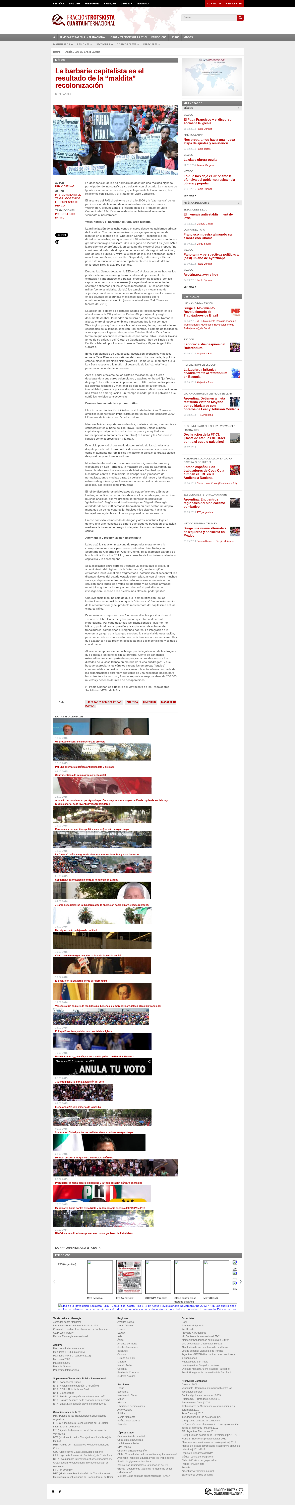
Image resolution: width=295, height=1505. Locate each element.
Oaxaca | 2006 (189, 1384)
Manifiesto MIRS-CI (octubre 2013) (72, 1355)
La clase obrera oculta (200, 159)
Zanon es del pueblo (193, 1325)
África (120, 1340)
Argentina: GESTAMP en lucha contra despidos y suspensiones (208, 1356)
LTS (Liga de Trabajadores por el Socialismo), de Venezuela (80, 1432)
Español (59, 3)
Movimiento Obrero (127, 1395)
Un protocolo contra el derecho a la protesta (80, 741)
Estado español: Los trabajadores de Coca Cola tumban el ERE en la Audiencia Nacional (204, 472)
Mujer (120, 1399)
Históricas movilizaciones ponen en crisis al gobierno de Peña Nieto (93, 1233)
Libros (175, 37)
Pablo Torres (204, 149)
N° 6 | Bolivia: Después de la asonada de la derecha (81, 1400)
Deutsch (126, 3)
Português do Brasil (65, 216)
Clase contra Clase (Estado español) (217, 483)
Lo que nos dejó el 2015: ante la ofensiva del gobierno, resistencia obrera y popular (209, 179)
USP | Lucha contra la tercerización (201, 1420)
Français (110, 3)
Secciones (103, 44)
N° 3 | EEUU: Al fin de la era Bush (71, 1389)
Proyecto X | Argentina (194, 1332)
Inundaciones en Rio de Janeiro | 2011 (203, 1417)
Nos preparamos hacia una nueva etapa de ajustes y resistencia (209, 141)
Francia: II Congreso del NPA (197, 1453)
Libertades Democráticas (104, 702)
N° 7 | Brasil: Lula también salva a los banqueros (79, 1403)
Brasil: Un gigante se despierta (134, 1461)
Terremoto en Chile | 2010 (196, 1402)
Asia (119, 1336)
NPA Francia (124, 1447)
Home (57, 52)
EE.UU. (121, 1332)
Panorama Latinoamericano (68, 1348)
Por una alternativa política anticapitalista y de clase (85, 767)
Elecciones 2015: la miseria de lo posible (78, 1107)
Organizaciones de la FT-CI (128, 37)
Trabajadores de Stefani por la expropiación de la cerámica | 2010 (209, 1408)
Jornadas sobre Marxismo (67, 1322)
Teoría (120, 1388)
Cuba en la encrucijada (130, 1439)
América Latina (125, 1322)
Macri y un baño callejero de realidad (76, 930)
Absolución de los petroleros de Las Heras (205, 1347)
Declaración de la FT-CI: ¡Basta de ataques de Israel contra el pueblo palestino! (204, 438)
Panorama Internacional (66, 1370)
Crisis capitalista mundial (131, 1436)
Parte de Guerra (62, 1366)
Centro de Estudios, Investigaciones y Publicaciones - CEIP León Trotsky (82, 1331)
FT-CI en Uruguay (62, 1470)
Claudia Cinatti (205, 223)
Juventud (149, 702)
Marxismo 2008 (61, 1359)
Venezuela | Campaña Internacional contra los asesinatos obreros (207, 1390)
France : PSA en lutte (193, 1464)
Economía (122, 1391)
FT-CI (147, 20)
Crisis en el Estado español (132, 1450)
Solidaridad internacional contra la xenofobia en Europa (86, 879)
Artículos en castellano (82, 52)
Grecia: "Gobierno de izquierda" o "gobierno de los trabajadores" (144, 1470)
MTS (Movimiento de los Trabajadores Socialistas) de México (82, 1439)
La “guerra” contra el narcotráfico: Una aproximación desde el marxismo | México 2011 (210, 1426)
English (74, 3)
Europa (121, 1329)
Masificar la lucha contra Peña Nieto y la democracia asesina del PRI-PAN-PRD (100, 1208)
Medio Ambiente (126, 1417)
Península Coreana (128, 1372)
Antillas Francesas (127, 1347)
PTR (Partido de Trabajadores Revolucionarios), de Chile (81, 1446)
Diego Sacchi (204, 243)
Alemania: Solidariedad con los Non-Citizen (205, 1340)
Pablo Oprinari (65, 186)
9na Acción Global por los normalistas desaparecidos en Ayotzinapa (94, 1132)
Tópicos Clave (126, 44)
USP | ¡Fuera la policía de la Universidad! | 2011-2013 (211, 1435)
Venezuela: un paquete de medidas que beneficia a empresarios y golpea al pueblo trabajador (108, 1006)
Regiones (83, 44)
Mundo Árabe (124, 1365)
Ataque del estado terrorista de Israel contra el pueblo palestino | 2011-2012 (211, 1447)
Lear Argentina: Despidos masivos (200, 1365)
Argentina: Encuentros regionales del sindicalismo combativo (204, 503)
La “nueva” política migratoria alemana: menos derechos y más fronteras (97, 854)
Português (92, 3)
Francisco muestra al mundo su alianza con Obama (208, 236)
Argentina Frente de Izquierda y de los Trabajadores (145, 1457)
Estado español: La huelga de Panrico (202, 1350)
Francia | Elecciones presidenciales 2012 (204, 1438)
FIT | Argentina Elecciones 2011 (199, 1431)
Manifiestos (61, 44)
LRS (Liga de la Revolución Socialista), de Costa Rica (82, 1455)
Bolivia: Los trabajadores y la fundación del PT (142, 1465)
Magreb (121, 1361)
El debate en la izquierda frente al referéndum (81, 980)
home (54, 37)
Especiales (150, 44)
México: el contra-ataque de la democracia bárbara (84, 1157)
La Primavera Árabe (128, 1443)
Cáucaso (122, 1354)
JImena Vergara (205, 165)
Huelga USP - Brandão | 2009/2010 (201, 1399)
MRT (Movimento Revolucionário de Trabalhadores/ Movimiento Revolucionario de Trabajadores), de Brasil (210, 325)
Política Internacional (128, 1420)
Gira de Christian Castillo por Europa (202, 1343)
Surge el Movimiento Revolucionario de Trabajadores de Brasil (201, 311)
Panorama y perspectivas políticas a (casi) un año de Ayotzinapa (92, 829)
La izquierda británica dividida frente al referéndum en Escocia (205, 373)
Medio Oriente (125, 1325)
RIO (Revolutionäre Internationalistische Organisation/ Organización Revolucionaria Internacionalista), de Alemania (82, 1463)
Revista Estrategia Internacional (83, 37)
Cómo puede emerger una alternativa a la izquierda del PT (88, 955)
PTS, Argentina (205, 415)
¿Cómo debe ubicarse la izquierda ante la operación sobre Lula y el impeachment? (102, 905)
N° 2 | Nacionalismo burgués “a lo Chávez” (76, 1385)
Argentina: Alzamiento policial (198, 1471)
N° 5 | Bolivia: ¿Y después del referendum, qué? (79, 1396)
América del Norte (127, 1343)
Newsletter (234, 3)
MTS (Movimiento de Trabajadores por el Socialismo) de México (68, 200)
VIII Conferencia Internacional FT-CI (201, 1336)
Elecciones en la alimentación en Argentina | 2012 (209, 1442)
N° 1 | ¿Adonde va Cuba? (67, 1382)
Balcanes (122, 1350)
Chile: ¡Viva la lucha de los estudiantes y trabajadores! (147, 1454)
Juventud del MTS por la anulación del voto (79, 1081)
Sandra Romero (205, 541)
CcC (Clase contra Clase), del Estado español (78, 1451)
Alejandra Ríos (204, 353)
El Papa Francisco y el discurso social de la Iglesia (84, 1031)
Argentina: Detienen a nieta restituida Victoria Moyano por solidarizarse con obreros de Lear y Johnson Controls (211, 404)
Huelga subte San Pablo (195, 1361)
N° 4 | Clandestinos (63, 1393)
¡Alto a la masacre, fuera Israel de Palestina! (206, 1368)
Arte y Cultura (124, 1409)
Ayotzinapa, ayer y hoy (201, 274)
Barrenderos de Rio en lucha (197, 1474)
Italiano (143, 3)
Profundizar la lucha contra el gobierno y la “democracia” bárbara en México (98, 1182)
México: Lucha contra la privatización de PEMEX (143, 1476)
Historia (121, 1402)
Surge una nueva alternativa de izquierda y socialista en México (205, 532)
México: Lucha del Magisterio (198, 1456)
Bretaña (186, 1467)
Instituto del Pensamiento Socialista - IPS (75, 1325)
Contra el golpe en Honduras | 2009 (201, 1395)
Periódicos (158, 37)
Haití (184, 1322)
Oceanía (122, 1368)
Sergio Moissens (225, 541)
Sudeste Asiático (126, 1376)
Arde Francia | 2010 (192, 1413)
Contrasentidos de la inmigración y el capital (80, 775)
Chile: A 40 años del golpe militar (199, 1460)
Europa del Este (126, 1358)
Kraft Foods (188, 1329)
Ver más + (190, 195)
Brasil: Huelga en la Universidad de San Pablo (207, 1372)
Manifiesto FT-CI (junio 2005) (69, 1352)
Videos (188, 37)
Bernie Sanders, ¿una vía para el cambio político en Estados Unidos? (94, 1056)
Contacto (214, 3)
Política (132, 702)
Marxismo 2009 (61, 1362)
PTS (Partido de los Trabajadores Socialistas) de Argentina (79, 1417)
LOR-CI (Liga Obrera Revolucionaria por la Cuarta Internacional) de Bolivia (80, 1425)
